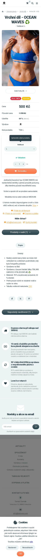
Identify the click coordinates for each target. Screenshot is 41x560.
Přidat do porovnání (13, 213)
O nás (20, 456)
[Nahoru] (24, 164)
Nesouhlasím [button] (27, 547)
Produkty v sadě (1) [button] (19, 232)
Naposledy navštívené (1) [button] (19, 312)
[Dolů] (15, 164)
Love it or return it (18, 381)
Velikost (20, 145)
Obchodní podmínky (20, 466)
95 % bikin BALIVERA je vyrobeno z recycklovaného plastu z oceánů (25, 364)
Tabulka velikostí (20, 476)
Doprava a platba (31, 213)
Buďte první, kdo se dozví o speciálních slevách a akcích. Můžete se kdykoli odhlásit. (20, 419)
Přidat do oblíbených (22, 211)
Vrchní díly (22, 11)
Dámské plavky (11, 11)
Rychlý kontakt (31, 222)
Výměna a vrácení (20, 463)
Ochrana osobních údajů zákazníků (20, 470)
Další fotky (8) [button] (19, 91)
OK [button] (20, 554)
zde (31, 542)
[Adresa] (20, 498)
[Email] (20, 510)
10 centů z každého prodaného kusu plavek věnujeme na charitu (25, 345)
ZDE (30, 286)
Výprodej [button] (26, 98)
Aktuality (20, 446)
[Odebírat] (35, 426)
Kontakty (20, 459)
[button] (36, 58)
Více (34, 205)
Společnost (21, 453)
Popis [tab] (20, 245)
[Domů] (4, 3)
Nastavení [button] (12, 547)
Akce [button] (16, 98)
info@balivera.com (13, 222)
